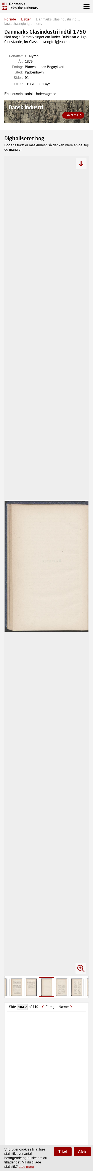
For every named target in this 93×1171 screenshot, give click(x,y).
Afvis (82, 1151)
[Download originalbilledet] (81, 163)
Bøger (26, 19)
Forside (10, 19)
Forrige (50, 1007)
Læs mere (26, 1166)
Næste (64, 1007)
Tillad (62, 1151)
